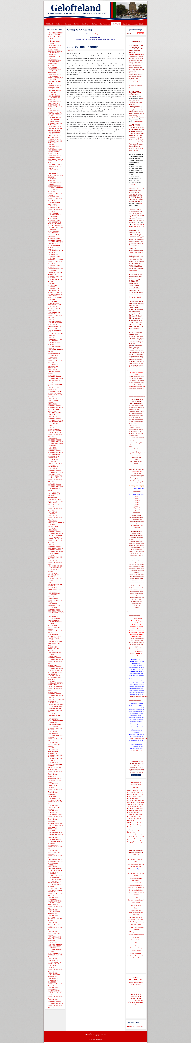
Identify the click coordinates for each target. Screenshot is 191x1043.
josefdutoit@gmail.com (136, 648)
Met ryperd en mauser (135, 932)
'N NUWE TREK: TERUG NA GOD (136, 654)
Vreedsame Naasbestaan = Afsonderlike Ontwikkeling (136, 886)
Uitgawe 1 (137, 496)
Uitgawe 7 (137, 508)
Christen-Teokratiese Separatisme (136, 879)
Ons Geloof (85, 24)
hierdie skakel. (135, 82)
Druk (69, 50)
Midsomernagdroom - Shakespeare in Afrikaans (135, 918)
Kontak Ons (126, 24)
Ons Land (68, 24)
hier (130, 87)
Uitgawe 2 (137, 498)
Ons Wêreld (116, 24)
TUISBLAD (49, 24)
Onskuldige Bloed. (135, 297)
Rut (136, 945)
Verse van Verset (136, 883)
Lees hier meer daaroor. (136, 252)
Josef (135, 942)
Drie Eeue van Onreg (136, 948)
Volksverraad (132, 869)
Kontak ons (92, 1039)
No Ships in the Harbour (136, 890)
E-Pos (72, 50)
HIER (141, 148)
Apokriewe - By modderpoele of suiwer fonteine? (136, 913)
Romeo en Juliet (136, 905)
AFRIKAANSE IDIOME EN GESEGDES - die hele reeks (136, 1003)
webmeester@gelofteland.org (137, 386)
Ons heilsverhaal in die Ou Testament (136, 894)
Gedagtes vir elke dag (100, 34)
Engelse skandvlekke (136, 953)
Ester (135, 908)
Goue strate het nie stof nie (136, 935)
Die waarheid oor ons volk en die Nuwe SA (136, 865)
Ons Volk (76, 24)
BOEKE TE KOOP (137, 762)
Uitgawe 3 (137, 500)
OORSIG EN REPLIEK (137, 489)
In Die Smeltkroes (134, 328)
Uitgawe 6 (137, 506)
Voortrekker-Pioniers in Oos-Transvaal (135, 957)
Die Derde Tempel (136, 925)
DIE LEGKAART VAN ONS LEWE (136, 526)
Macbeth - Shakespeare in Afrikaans (136, 928)
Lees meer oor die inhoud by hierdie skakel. (136, 225)
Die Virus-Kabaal (138, 24)
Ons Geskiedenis (105, 24)
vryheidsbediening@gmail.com (138, 696)
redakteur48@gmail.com (136, 483)
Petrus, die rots (136, 903)
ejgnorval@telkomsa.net (136, 54)
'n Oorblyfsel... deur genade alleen (136, 874)
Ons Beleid (59, 24)
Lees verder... (136, 775)
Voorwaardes (99, 1039)
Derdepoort (136, 937)
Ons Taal (94, 24)
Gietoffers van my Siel (136, 750)
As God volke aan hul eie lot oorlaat (135, 860)
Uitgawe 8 (137, 510)
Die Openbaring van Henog (136, 922)
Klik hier (130, 823)
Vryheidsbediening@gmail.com (138, 453)
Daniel (136, 897)
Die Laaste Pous (136, 940)
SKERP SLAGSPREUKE (137, 983)
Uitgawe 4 (137, 502)
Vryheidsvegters (133, 270)
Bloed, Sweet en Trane (135, 367)
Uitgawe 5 (137, 504)
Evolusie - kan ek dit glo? (136, 900)
